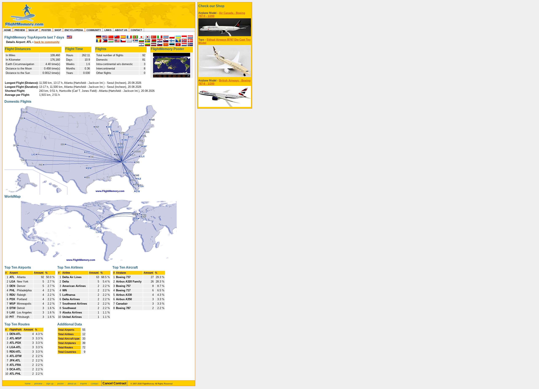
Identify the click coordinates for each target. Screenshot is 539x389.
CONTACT (136, 30)
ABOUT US (121, 30)
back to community (46, 42)
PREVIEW (20, 30)
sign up (49, 383)
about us (72, 383)
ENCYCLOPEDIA (74, 30)
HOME (7, 30)
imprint (83, 383)
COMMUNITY (94, 30)
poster (60, 383)
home (28, 383)
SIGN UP (33, 30)
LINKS (107, 30)
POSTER (46, 30)
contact (94, 383)
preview (38, 383)
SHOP (58, 30)
